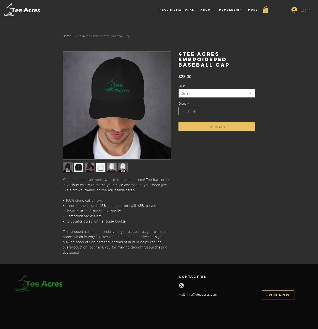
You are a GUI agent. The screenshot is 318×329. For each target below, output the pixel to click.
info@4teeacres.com (201, 295)
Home (67, 35)
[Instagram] (181, 285)
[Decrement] (182, 111)
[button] (265, 9)
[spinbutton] (188, 111)
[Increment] (195, 111)
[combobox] (216, 93)
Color (182, 85)
